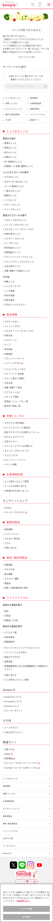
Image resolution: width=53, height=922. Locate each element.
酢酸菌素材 (9, 642)
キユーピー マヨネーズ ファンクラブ (21, 763)
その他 (8, 120)
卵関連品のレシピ (12, 252)
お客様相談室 (35, 103)
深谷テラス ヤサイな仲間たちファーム (21, 432)
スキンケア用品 (11, 397)
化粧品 (7, 616)
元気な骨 (8, 383)
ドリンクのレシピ (12, 209)
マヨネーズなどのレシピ (15, 220)
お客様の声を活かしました (16, 491)
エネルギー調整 (11, 579)
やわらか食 (9, 569)
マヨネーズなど (11, 322)
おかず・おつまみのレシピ (16, 182)
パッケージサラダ (12, 363)
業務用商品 (34, 109)
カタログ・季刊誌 (12, 539)
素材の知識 (9, 295)
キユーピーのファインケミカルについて (22, 648)
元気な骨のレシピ (12, 266)
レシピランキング (12, 286)
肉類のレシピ (10, 157)
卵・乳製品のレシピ (13, 162)
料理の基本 (9, 300)
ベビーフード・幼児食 (14, 374)
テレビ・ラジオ (11, 455)
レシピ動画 (9, 291)
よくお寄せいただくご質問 (16, 481)
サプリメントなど (12, 392)
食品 (6, 611)
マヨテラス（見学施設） (14, 423)
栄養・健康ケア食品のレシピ (17, 271)
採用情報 (8, 758)
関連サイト (34, 120)
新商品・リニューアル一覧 (16, 401)
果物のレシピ (10, 148)
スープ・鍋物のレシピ (14, 186)
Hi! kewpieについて (13, 701)
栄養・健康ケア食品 (13, 387)
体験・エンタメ (11, 103)
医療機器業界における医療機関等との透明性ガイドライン (26, 667)
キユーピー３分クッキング (16, 451)
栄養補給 (8, 565)
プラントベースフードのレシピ (18, 257)
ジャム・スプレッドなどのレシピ (19, 262)
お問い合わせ (10, 548)
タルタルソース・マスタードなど (19, 229)
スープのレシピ (11, 243)
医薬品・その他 (11, 620)
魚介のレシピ (10, 152)
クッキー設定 (26, 909)
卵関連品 (8, 354)
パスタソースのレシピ (14, 239)
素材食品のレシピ (12, 248)
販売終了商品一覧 (12, 406)
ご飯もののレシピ (12, 191)
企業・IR (8, 749)
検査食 (7, 583)
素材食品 (8, 349)
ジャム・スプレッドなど (15, 369)
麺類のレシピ (10, 195)
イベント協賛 (10, 464)
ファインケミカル (37, 114)
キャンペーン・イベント (15, 460)
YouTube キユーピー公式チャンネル (20, 768)
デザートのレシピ (12, 205)
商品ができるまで (12, 657)
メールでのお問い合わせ (15, 486)
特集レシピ (9, 282)
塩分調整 (8, 574)
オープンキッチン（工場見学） (17, 428)
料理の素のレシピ (12, 234)
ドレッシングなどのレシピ (16, 225)
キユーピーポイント (13, 711)
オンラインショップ (13, 109)
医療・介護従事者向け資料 (16, 588)
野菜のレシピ (10, 143)
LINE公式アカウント (13, 732)
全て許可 (26, 917)
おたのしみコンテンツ (14, 437)
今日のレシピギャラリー (15, 305)
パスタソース (10, 340)
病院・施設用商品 (12, 114)
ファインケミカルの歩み (15, 652)
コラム (7, 543)
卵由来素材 (9, 637)
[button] (50, 778)
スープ (7, 345)
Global (7, 754)
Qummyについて (11, 706)
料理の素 (8, 335)
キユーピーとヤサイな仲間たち (18, 446)
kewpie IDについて (13, 697)
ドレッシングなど (12, 326)
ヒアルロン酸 (10, 632)
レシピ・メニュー (12, 534)
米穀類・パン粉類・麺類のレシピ (18, 166)
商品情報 (34, 98)
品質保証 (8, 662)
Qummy (7, 508)
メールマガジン (11, 728)
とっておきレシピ (12, 98)
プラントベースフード (14, 359)
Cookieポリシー (23, 901)
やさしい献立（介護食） (14, 378)
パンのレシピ (10, 200)
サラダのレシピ (11, 177)
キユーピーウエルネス (14, 512)
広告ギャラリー (11, 441)
